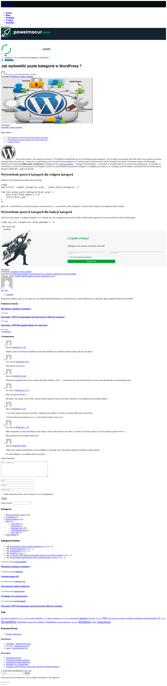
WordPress (5, 269)
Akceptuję (81, 257)
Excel (21, 618)
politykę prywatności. (84, 257)
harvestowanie (74, 618)
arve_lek (13, 74)
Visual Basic (74, 622)
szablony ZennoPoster (46, 622)
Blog (8, 15)
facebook (26, 618)
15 (14, 562)
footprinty (39, 618)
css (19, 618)
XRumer (94, 622)
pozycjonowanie (66, 164)
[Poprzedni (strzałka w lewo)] (2, 684)
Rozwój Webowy (7, 60)
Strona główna (6, 58)
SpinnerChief (31, 622)
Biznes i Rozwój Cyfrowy (16, 515)
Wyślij (27, 673)
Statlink (10, 17)
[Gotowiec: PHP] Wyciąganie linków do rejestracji (24, 325)
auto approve (5, 618)
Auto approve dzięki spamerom (15, 586)
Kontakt (10, 22)
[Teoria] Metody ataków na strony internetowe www (35, 276)
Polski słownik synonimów (116, 618)
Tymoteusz (10, 644)
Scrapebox (14, 553)
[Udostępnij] (7, 682)
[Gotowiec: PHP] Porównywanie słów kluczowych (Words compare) (33, 317)
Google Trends (64, 618)
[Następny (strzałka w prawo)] (4, 684)
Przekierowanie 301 (17, 549)
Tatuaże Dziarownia (13, 634)
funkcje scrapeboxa (53, 618)
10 (14, 581)
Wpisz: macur (6, 503)
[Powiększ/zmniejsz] (2, 682)
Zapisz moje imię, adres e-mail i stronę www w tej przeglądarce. (28, 494)
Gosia (8, 648)
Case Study (15, 524)
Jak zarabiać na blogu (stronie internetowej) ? (27, 546)
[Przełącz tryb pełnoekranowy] (4, 682)
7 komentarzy (6, 331)
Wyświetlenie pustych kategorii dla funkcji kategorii (27, 140)
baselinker (13, 618)
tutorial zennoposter (64, 622)
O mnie (9, 20)
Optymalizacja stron (18, 530)
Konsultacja (5, 27)
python (163, 618)
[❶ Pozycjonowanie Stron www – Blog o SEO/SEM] (25, 36)
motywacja (99, 618)
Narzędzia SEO (17, 528)
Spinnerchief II (15, 551)
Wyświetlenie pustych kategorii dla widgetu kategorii (28, 137)
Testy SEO (15, 532)
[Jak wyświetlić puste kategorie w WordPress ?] (47, 164)
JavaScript (91, 618)
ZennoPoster (104, 621)
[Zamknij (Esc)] (9, 682)
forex (44, 618)
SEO (8, 521)
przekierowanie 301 (152, 618)
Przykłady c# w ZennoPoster (14, 596)
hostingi (84, 618)
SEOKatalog (22, 622)
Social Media (11, 535)
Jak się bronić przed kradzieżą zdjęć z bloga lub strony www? (33, 557)
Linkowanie (15, 526)
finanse (32, 618)
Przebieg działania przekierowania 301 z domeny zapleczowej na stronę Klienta (45, 274)
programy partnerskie (134, 618)
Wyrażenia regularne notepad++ (16, 309)
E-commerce (11, 517)
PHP (104, 618)
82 (14, 572)
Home (9, 13)
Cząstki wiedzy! (14, 142)
